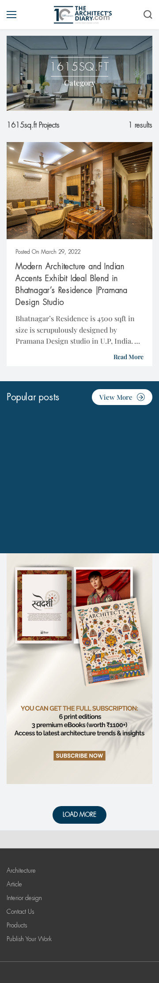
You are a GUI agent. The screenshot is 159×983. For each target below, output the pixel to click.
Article (14, 884)
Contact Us (20, 911)
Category (79, 82)
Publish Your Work (29, 939)
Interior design (24, 898)
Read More (129, 357)
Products (17, 925)
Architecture (21, 870)
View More (115, 397)
